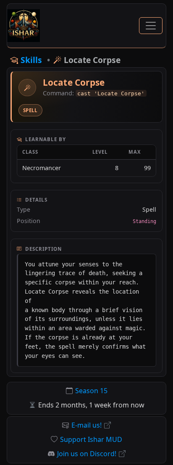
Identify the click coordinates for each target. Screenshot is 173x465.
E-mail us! (86, 425)
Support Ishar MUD (91, 439)
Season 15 (91, 390)
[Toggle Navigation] (151, 25)
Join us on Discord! (86, 453)
